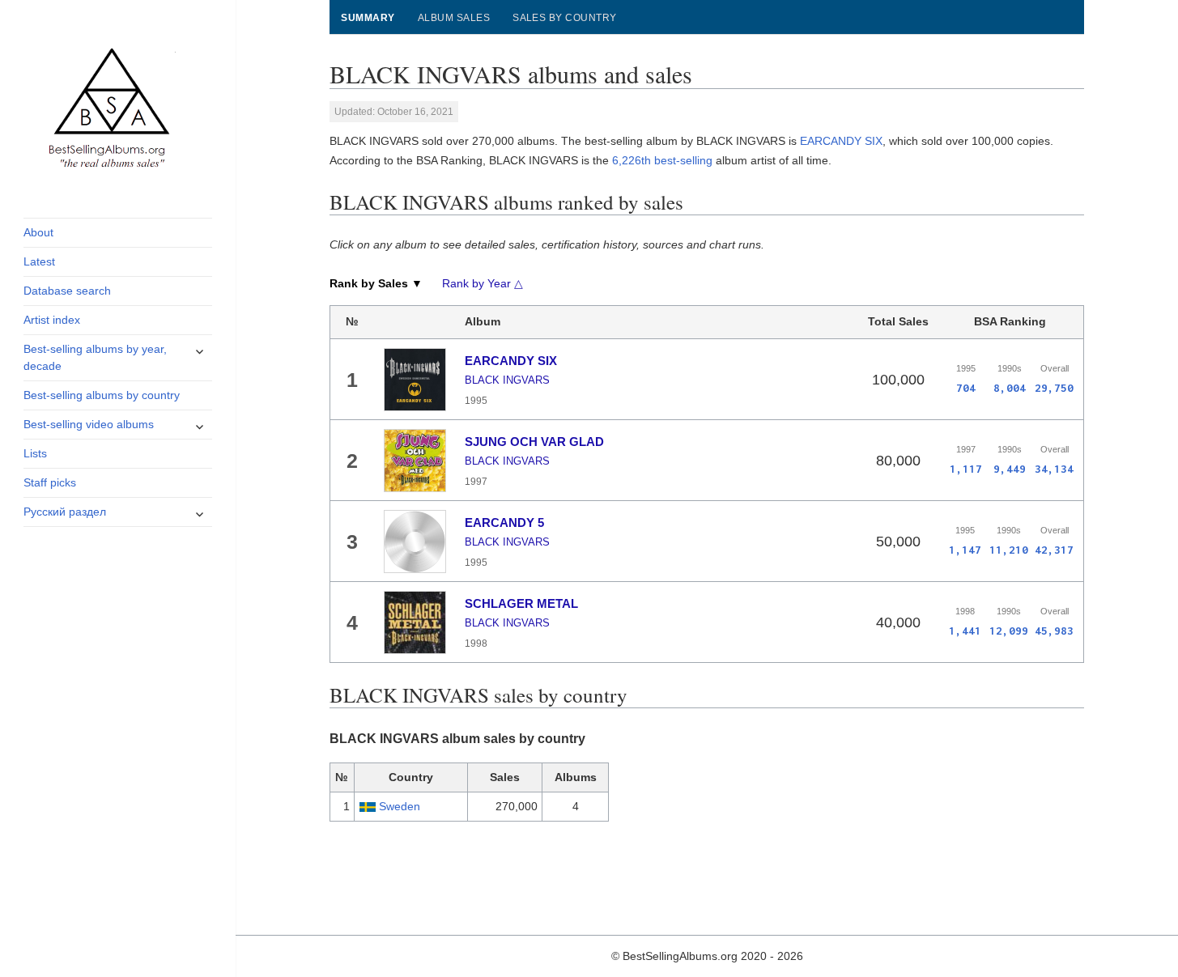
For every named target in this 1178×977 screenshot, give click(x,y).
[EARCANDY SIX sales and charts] (415, 379)
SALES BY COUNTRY (564, 17)
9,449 (1009, 468)
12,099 (1008, 630)
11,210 (1008, 549)
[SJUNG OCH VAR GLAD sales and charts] (415, 460)
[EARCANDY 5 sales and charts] (415, 541)
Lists (35, 453)
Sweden (399, 806)
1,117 (966, 468)
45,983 (1054, 630)
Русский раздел (64, 511)
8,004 (1009, 387)
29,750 (1054, 387)
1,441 (965, 630)
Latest (39, 261)
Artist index (51, 319)
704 (966, 387)
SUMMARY (367, 17)
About (38, 232)
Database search (67, 290)
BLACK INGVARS (507, 380)
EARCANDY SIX (841, 140)
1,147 (965, 549)
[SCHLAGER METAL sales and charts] (415, 622)
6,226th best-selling (662, 160)
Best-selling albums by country (101, 395)
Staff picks (49, 482)
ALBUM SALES (454, 17)
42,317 (1054, 549)
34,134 (1054, 468)
